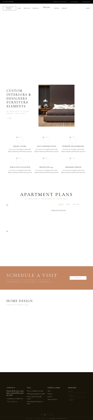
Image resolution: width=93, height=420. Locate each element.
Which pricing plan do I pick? (36, 394)
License (50, 396)
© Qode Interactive (58, 418)
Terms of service (52, 399)
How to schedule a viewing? (35, 391)
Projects (50, 394)
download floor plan (59, 210)
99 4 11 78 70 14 (12, 401)
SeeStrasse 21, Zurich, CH (15, 399)
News (49, 391)
